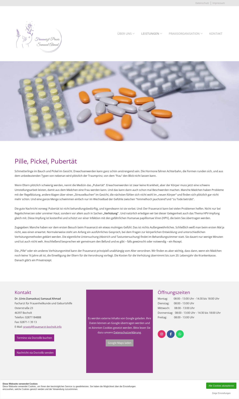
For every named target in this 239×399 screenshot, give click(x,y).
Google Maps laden (119, 343)
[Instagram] (162, 334)
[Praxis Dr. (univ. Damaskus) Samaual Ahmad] (39, 34)
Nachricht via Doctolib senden (35, 352)
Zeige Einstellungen (221, 393)
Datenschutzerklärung (127, 332)
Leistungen (150, 33)
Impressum (218, 3)
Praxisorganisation (184, 33)
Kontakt (215, 33)
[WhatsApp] (180, 334)
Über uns (124, 33)
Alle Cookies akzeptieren (221, 385)
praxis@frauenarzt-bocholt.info (42, 327)
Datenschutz (202, 3)
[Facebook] (171, 334)
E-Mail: (19, 327)
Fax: (17, 322)
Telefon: (19, 317)
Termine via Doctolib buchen (34, 338)
